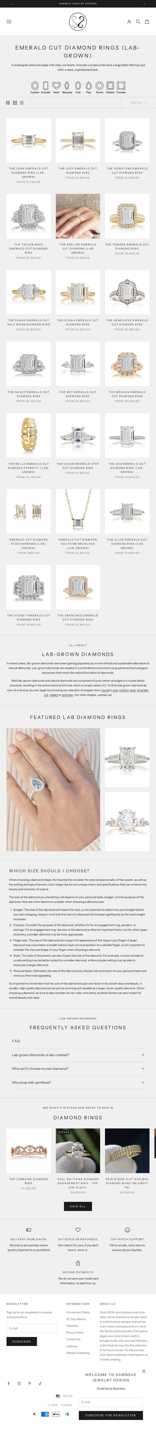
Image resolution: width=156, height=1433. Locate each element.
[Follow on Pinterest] (30, 1383)
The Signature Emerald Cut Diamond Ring (127, 170)
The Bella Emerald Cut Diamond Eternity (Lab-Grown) (29, 468)
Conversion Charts (78, 1312)
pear (133, 690)
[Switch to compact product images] (22, 102)
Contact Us (73, 1339)
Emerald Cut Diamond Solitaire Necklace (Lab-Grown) (78, 544)
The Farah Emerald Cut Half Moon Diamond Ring (28, 322)
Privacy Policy (74, 1332)
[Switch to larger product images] (8, 102)
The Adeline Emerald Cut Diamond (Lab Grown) (77, 248)
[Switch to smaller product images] (15, 102)
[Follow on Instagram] (19, 1383)
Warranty (72, 1326)
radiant (54, 695)
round (105, 690)
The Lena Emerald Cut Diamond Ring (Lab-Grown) (28, 172)
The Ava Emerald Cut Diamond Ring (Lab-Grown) (127, 468)
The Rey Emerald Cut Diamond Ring (78, 394)
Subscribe (21, 1341)
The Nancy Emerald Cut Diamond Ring (29, 394)
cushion (124, 690)
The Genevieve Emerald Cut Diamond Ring (127, 322)
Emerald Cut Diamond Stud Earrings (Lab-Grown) (28, 544)
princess (67, 695)
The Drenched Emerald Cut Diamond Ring (77, 617)
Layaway (71, 1346)
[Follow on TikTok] (40, 1383)
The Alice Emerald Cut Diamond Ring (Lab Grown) (127, 544)
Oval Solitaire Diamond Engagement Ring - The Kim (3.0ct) (78, 1183)
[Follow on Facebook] (8, 1383)
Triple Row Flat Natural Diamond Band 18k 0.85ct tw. (127, 1183)
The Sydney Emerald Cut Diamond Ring (29, 617)
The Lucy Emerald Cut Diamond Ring (77, 170)
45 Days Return (76, 1319)
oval (115, 690)
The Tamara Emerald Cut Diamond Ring (127, 246)
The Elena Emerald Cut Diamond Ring (78, 322)
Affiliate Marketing (78, 1353)
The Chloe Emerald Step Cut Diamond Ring (78, 465)
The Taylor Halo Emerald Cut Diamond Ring (28, 248)
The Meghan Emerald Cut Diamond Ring (127, 394)
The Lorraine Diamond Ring (28, 1181)
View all (78, 1206)
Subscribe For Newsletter (111, 1415)
